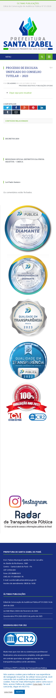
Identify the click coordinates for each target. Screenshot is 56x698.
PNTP (15, 668)
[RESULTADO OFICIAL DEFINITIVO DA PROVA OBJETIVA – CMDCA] (28, 154)
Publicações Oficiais (44, 86)
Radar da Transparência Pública (33, 668)
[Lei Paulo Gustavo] (28, 177)
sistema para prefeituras (37, 651)
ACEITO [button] (19, 691)
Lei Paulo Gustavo (12, 182)
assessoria (22, 655)
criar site (20, 651)
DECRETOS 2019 (12, 138)
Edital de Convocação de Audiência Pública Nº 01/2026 (25, 602)
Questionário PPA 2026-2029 (15, 616)
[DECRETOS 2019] (28, 133)
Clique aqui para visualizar (20, 92)
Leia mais (37, 684)
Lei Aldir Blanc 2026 (27, 6)
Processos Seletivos (27, 86)
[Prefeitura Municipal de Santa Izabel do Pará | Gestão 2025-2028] (28, 33)
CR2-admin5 (11, 83)
